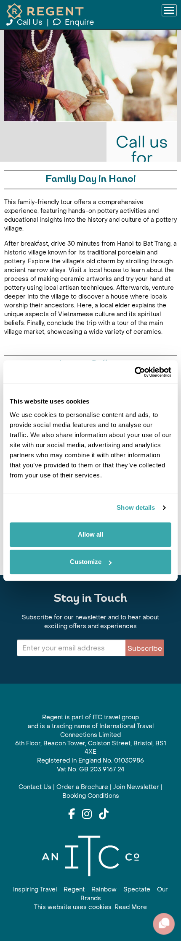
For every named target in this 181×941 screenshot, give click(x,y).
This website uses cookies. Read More (90, 907)
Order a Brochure (82, 787)
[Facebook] (71, 814)
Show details (136, 507)
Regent (74, 890)
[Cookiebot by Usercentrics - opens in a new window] (134, 372)
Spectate (136, 890)
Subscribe (145, 648)
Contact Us (35, 787)
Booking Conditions (90, 796)
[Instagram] (87, 814)
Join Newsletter (136, 787)
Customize (85, 561)
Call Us (30, 22)
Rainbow (104, 890)
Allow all (90, 534)
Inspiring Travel (35, 890)
